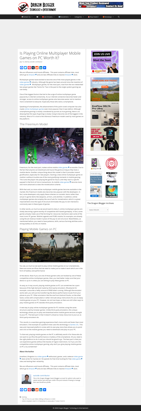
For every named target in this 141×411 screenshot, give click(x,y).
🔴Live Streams (47, 17)
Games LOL (74, 324)
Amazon (32, 75)
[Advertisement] (70, 33)
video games (24, 82)
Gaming (24, 397)
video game (42, 356)
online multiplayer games (34, 109)
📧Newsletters (64, 17)
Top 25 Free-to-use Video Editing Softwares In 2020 (38, 399)
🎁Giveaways (107, 17)
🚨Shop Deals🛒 (93, 17)
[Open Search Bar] (118, 16)
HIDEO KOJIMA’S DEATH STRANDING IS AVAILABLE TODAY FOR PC (43, 401)
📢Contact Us (26, 17)
